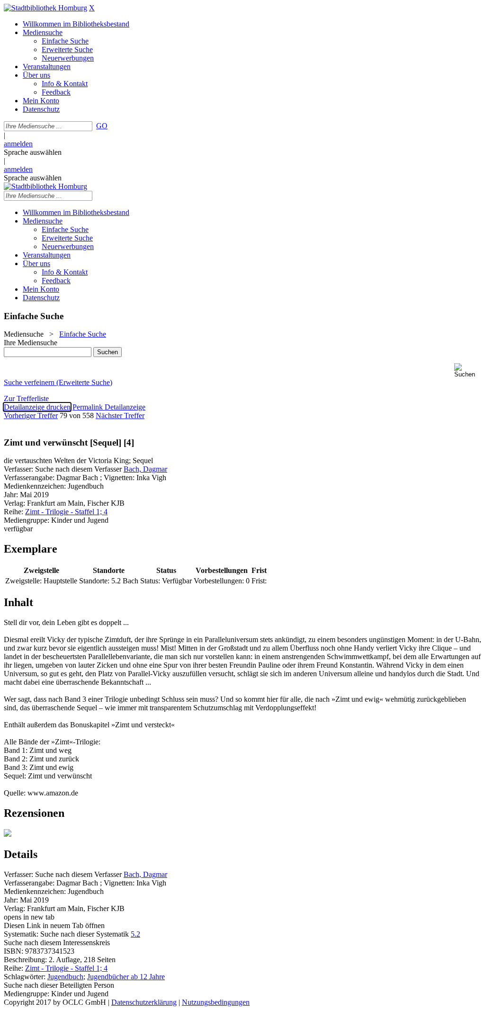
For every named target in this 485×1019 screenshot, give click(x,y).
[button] (467, 370)
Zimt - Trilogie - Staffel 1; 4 (66, 512)
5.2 (135, 934)
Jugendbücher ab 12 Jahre (126, 977)
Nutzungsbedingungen (216, 1002)
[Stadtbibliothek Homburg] (45, 8)
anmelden (18, 144)
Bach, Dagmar (145, 469)
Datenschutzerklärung (144, 1002)
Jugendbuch (65, 977)
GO (102, 126)
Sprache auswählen (33, 152)
